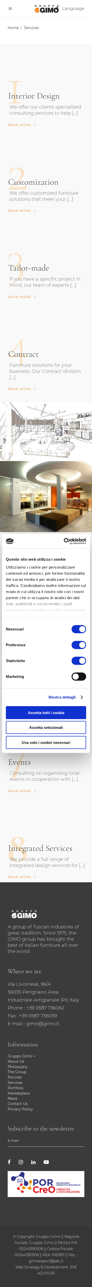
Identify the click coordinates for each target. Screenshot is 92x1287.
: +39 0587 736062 (44, 1008)
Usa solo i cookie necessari (46, 742)
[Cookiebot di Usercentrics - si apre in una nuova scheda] (65, 541)
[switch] (79, 645)
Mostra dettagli (62, 697)
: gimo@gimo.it (41, 1024)
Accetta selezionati (46, 727)
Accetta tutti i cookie (46, 712)
